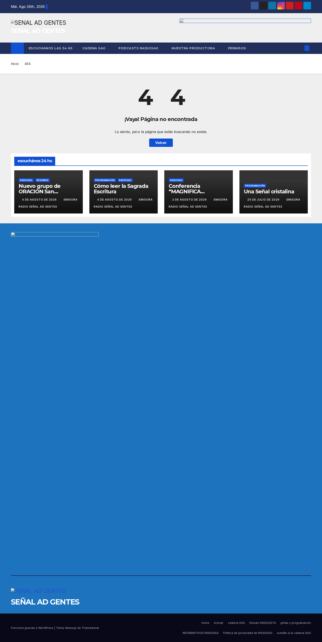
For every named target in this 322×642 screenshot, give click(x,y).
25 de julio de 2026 (263, 199)
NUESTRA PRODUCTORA (194, 48)
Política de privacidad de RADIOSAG (247, 633)
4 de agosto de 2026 (40, 199)
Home (205, 622)
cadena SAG (94, 48)
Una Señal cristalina (269, 191)
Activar (218, 622)
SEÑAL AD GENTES (38, 30)
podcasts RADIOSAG (139, 48)
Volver (161, 142)
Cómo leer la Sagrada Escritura (121, 189)
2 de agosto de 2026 (190, 199)
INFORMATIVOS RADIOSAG (201, 633)
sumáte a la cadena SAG (294, 633)
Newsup (70, 628)
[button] (299, 48)
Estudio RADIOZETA (262, 622)
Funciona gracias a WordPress (32, 628)
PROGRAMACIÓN (105, 180)
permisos (237, 48)
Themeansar (90, 628)
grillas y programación (295, 622)
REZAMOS (42, 180)
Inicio (15, 64)
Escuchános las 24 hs (51, 48)
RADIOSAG (26, 180)
